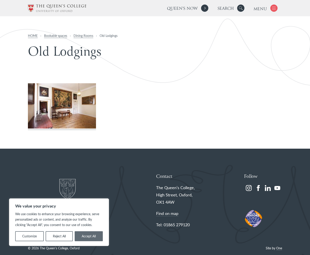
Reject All (59, 236)
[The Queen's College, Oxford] (57, 8)
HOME (33, 35)
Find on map (167, 213)
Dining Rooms (83, 35)
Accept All (89, 236)
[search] (231, 8)
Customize (29, 236)
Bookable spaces (55, 35)
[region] (59, 222)
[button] (240, 8)
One (279, 248)
